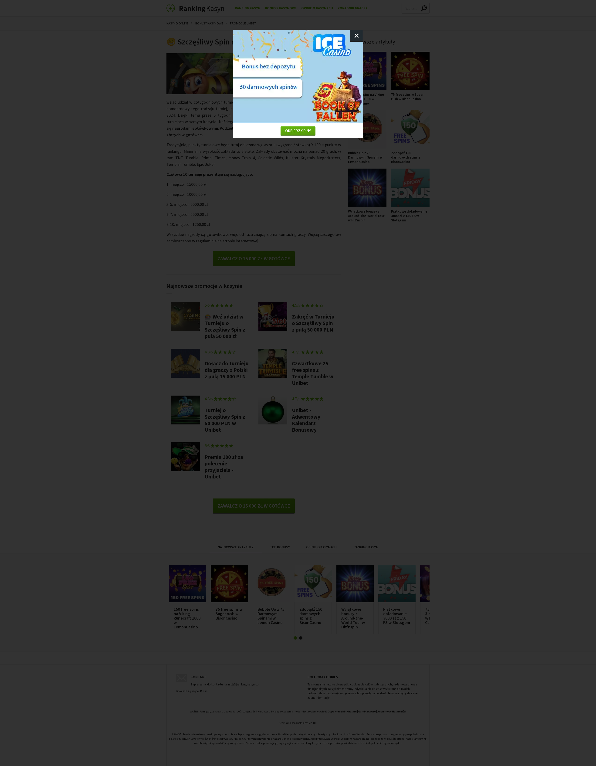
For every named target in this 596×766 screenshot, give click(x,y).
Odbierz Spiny (298, 130)
